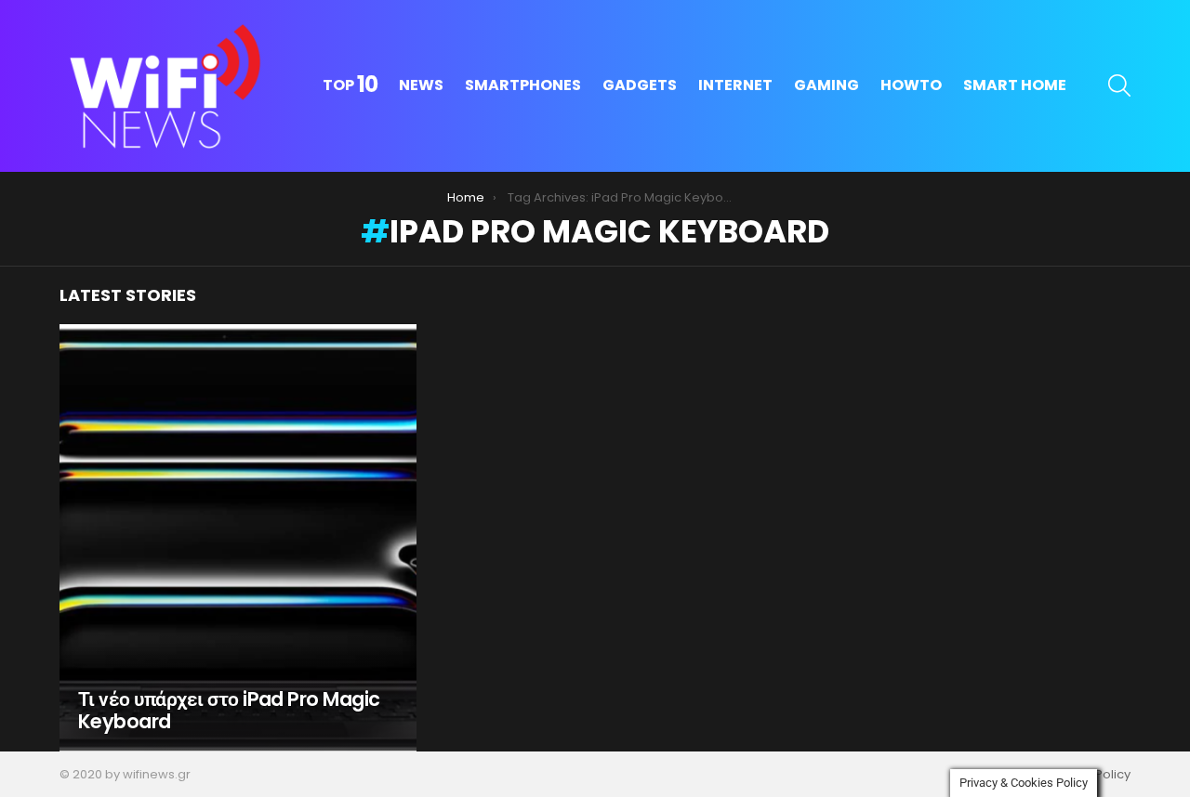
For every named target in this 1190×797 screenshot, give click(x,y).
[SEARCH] (1119, 85)
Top (350, 85)
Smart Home (1014, 85)
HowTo (911, 85)
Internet (735, 85)
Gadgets (639, 85)
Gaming (826, 85)
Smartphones (523, 85)
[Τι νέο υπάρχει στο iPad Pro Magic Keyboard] (238, 537)
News (421, 85)
